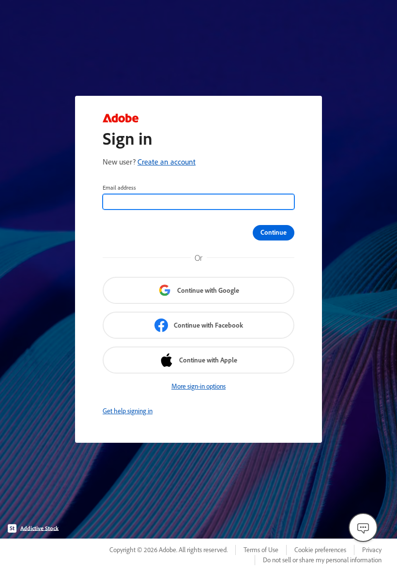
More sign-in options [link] (198, 386)
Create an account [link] (166, 161)
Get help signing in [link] (128, 410)
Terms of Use (261, 549)
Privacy (372, 549)
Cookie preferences (320, 549)
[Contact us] (363, 527)
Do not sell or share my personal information (322, 560)
